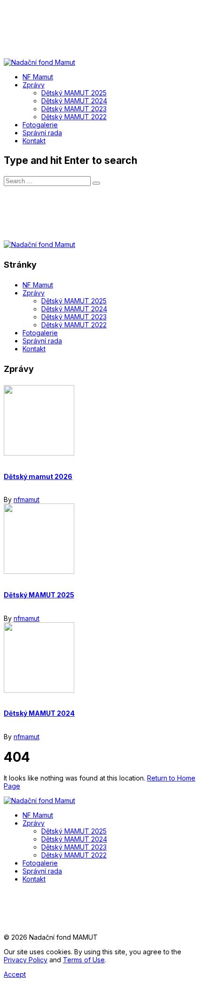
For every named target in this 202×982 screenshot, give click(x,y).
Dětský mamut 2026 (38, 476)
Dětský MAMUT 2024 (39, 713)
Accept (15, 974)
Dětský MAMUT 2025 (39, 595)
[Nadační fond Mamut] (39, 800)
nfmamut (26, 499)
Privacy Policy (25, 960)
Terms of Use (84, 960)
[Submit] (96, 183)
